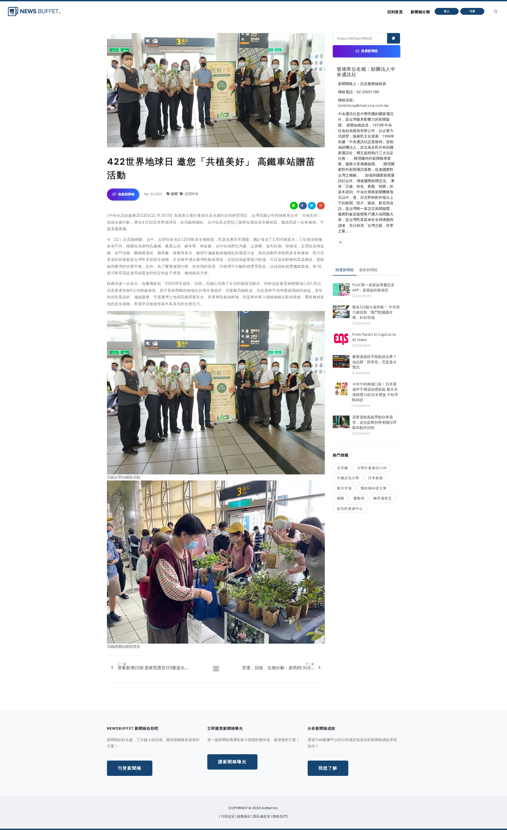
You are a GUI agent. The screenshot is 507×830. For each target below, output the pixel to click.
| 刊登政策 (227, 816)
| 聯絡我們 (279, 816)
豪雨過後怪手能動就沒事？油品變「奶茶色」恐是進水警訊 (374, 362)
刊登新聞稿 (130, 768)
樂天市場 (344, 488)
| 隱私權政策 (261, 816)
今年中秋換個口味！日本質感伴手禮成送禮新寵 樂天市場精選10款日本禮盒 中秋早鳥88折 (375, 391)
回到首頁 (395, 12)
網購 (340, 498)
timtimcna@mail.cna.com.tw (363, 105)
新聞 (175, 193)
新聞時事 (191, 193)
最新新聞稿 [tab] (368, 269)
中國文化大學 (348, 477)
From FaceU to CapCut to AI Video (374, 337)
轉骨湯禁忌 (382, 498)
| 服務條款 (243, 816)
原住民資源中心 (350, 508)
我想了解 (327, 768)
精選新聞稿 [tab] (344, 269)
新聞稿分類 (420, 12)
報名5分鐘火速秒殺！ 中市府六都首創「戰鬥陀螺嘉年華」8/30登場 (376, 312)
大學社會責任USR (372, 467)
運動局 (358, 498)
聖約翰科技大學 (374, 488)
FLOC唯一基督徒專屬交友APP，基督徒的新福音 (373, 287)
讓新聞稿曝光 (232, 762)
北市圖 (342, 467)
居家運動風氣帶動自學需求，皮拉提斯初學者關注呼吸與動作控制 (374, 422)
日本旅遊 (375, 477)
